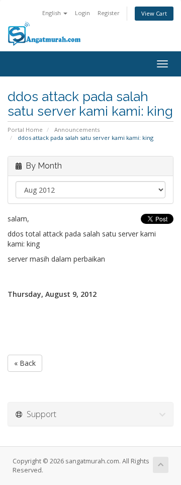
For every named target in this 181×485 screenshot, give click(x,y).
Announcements (77, 129)
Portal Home (25, 129)
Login (82, 13)
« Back (25, 363)
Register (109, 13)
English (52, 13)
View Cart (154, 13)
